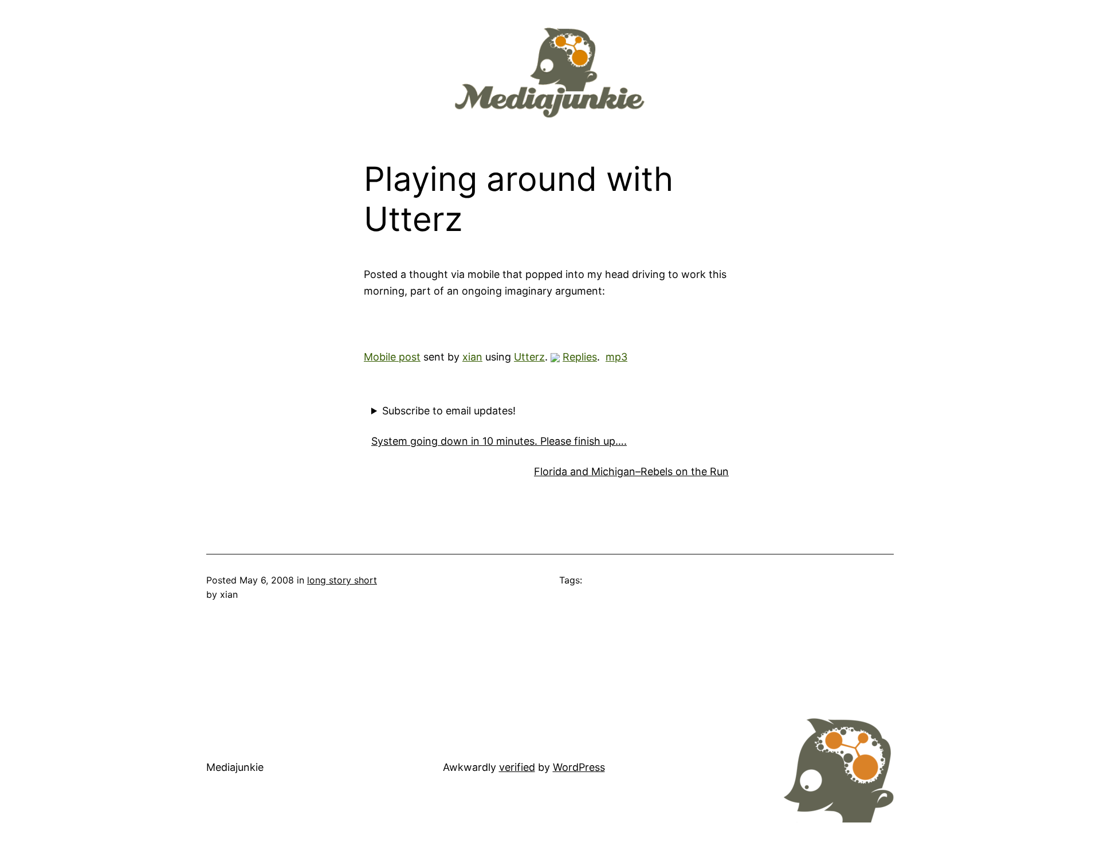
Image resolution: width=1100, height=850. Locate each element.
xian (472, 357)
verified (517, 767)
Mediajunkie (235, 767)
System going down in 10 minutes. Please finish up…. (499, 441)
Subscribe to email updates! (449, 411)
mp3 (616, 357)
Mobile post (392, 357)
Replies (580, 357)
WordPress (579, 767)
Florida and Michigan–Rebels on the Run (631, 471)
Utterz (529, 357)
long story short (342, 580)
